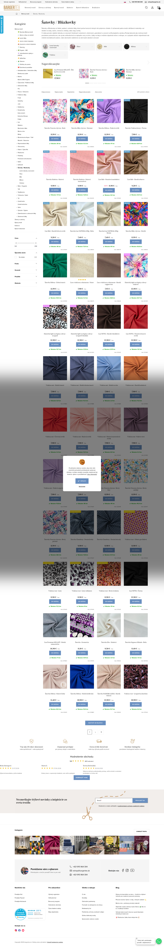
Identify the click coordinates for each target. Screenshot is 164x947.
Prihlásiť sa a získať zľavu (100, 490)
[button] (159, 941)
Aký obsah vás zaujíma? (95, 471)
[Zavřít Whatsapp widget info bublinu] (137, 938)
